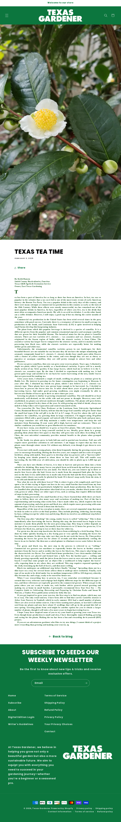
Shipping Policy (54, 702)
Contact (49, 731)
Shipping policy (104, 808)
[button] (6, 15)
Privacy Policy (53, 717)
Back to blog (63, 636)
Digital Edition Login (21, 717)
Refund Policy (53, 709)
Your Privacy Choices (58, 724)
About (12, 709)
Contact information (60, 811)
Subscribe (14, 702)
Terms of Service (55, 695)
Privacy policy (84, 808)
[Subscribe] (86, 683)
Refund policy (105, 811)
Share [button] (21, 267)
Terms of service (84, 811)
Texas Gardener (41, 808)
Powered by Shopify (62, 808)
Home (12, 695)
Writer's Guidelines (20, 724)
